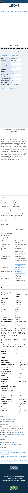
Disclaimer (15, 478)
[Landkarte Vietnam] (12, 88)
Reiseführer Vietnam (6, 450)
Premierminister (19, 267)
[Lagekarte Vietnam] (3, 88)
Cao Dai (3, 346)
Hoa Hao (20, 344)
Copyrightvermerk (19, 476)
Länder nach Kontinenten (13, 11)
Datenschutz (8, 478)
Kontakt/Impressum (9, 476)
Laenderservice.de (18, 432)
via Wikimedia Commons (12, 430)
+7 (11, 82)
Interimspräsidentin (19, 264)
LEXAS (14, 5)
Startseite (3, 11)
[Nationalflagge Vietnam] (4, 55)
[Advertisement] (14, 29)
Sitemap (21, 478)
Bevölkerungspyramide (20, 315)
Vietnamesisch (14, 65)
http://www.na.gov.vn (20, 273)
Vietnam (14, 419)
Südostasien (23, 11)
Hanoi (12, 64)
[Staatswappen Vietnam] (13, 55)
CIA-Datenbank (18, 271)
